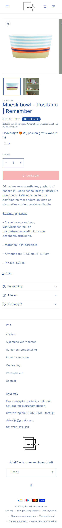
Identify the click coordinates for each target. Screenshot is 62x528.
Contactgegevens (18, 521)
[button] (7, 7)
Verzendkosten (33, 124)
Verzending (13, 365)
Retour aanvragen (17, 357)
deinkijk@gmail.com (19, 420)
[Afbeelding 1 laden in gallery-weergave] (12, 86)
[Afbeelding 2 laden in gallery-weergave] (30, 86)
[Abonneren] (52, 472)
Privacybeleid (14, 373)
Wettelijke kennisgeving (43, 521)
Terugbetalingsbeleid (28, 510)
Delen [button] (9, 273)
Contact (11, 380)
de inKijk (29, 506)
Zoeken (10, 334)
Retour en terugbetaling (21, 349)
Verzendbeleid (46, 516)
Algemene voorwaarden (21, 341)
